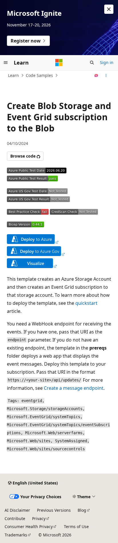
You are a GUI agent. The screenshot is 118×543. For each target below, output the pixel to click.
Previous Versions (54, 510)
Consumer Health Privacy (29, 526)
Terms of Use (76, 526)
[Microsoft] (59, 62)
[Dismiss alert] (108, 9)
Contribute (15, 518)
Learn (13, 75)
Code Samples (39, 75)
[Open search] (92, 62)
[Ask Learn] (96, 75)
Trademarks (16, 535)
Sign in (106, 62)
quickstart (86, 303)
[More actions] (106, 75)
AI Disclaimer (17, 510)
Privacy (39, 518)
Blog (82, 510)
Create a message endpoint (73, 388)
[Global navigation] (5, 62)
